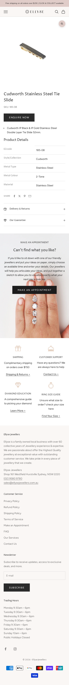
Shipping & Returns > (18, 374)
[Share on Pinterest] (24, 196)
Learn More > (18, 410)
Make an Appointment (34, 290)
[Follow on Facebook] (5, 649)
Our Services (11, 537)
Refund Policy (12, 507)
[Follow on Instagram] (15, 649)
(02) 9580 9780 (13, 478)
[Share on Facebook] (14, 196)
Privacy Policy (11, 501)
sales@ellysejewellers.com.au (21, 482)
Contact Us (10, 543)
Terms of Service (13, 519)
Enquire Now (19, 117)
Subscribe (16, 587)
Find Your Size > (51, 416)
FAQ (6, 531)
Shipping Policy (12, 513)
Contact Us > (51, 374)
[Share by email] (29, 196)
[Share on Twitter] (19, 196)
